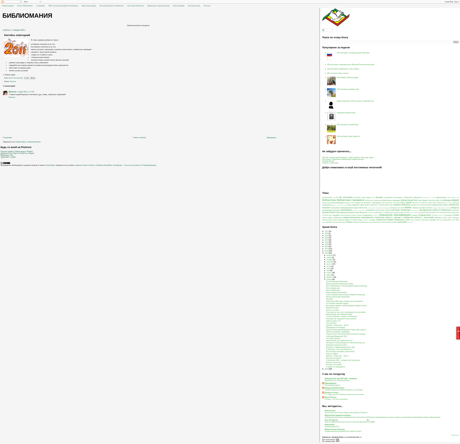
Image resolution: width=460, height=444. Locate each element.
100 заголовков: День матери (337, 73)
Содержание (40, 6)
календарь (386, 208)
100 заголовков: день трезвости (348, 136)
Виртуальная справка (89, 6)
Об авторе (207, 6)
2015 (327, 244)
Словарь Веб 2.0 (328, 161)
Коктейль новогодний (334, 365)
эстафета (394, 222)
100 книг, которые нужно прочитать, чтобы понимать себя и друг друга (348, 157)
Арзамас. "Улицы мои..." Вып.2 (337, 325)
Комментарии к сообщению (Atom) (28, 142)
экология (355, 222)
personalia (402, 222)
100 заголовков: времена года (348, 89)
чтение (349, 222)
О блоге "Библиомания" (25, 6)
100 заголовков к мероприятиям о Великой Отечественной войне (350, 64)
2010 (327, 369)
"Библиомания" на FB (330, 197)
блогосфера (422, 200)
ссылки (417, 220)
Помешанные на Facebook (335, 327)
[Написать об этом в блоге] (27, 78)
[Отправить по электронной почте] (25, 78)
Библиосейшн (330, 411)
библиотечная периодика (391, 200)
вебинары (446, 200)
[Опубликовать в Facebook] (32, 78)
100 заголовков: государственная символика (353, 53)
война (358, 203)
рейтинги (438, 217)
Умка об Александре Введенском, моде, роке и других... (346, 330)
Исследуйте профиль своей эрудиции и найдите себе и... (347, 305)
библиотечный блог (409, 200)
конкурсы (455, 208)
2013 (327, 249)
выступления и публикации (370, 203)
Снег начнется (331, 323)
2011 (327, 253)
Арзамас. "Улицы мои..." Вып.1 (337, 356)
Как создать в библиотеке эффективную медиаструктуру (343, 159)
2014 (327, 246)
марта (329, 275)
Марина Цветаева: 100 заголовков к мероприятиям (355, 101)
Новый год (13, 81)
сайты (450, 217)
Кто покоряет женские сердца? (337, 303)
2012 (327, 251)
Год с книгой (405, 203)
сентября (330, 262)
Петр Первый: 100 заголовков (347, 77)
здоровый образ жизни (360, 205)
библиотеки (329, 200)
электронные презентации (381, 222)
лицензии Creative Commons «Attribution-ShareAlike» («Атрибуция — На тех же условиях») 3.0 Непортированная (115, 165)
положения (448, 215)
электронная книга (365, 222)
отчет (437, 212)
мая (328, 270)
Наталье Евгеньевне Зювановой (338, 297)
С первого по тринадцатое (335, 367)
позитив (434, 215)
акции (369, 197)
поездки (414, 215)
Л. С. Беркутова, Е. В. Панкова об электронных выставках (344, 394)
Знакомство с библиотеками (379, 205)
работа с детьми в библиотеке (399, 217)
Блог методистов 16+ (347, 420)
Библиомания (27, 15)
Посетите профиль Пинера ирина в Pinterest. (17, 151)
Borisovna (12, 92)
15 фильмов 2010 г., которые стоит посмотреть (343, 360)
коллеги (429, 208)
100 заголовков (346, 197)
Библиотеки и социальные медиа (159, 6)
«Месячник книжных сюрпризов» (338, 332)
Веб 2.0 (439, 200)
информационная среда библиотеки (354, 208)
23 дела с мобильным (330, 163)
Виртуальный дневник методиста (338, 415)
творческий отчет (449, 220)
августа (330, 264)
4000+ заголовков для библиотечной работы (63, 6)
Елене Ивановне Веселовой (336, 292)
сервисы (347, 220)
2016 (327, 242)
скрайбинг (366, 220)
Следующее (7, 137)
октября (330, 260)
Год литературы (386, 202)
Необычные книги (332, 308)
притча (324, 217)
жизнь (349, 205)
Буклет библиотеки (333, 290)
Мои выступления (194, 6)
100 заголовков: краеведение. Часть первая (343, 69)
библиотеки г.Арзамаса (350, 200)
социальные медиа (384, 220)
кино (402, 208)
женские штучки (342, 205)
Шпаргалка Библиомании (334, 388)
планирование (367, 215)
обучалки (370, 212)
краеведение (346, 210)
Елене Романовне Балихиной (336, 281)
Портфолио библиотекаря (346, 113)
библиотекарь (441, 197)
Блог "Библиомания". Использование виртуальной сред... (347, 286)
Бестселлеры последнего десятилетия (340, 351)
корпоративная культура (331, 210)
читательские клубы (338, 222)
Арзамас (379, 197)
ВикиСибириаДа (338, 203)
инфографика (335, 208)
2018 (327, 238)
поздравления (424, 215)
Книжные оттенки (331, 392)
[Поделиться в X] (30, 78)
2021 (327, 231)
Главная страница (8, 6)
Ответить (12, 97)
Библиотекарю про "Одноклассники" (339, 314)
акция (373, 197)
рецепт (444, 217)
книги (408, 207)
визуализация (327, 202)
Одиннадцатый (330, 383)
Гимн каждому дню (333, 288)
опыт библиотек (415, 212)
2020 (327, 233)
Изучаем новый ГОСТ (332, 426)
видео (455, 200)
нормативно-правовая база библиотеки (353, 212)
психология (379, 217)
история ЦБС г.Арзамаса (375, 208)
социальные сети (401, 220)
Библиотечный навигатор (335, 429)
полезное (441, 215)
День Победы (449, 202)
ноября (329, 257)
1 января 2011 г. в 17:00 (25, 92)
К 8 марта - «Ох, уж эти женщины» (336, 399)
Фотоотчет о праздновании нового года (340, 347)
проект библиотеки (335, 217)
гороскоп (415, 202)
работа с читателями (424, 217)
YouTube (410, 222)
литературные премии (383, 210)
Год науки (396, 202)
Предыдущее (271, 137)
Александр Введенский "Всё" (337, 336)
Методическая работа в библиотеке (112, 6)
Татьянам (329, 299)
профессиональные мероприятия (358, 217)
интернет (326, 208)
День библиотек (438, 202)
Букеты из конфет (332, 310)
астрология (388, 197)
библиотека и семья (429, 197)
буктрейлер (432, 200)
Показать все (455, 435)
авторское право (360, 197)
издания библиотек (402, 205)
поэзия (456, 215)
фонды (324, 222)
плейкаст (375, 215)
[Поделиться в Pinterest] (34, 78)
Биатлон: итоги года (333, 362)
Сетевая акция (356, 220)
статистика (424, 220)
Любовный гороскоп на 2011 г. (337, 345)
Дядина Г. (334, 205)
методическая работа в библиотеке (435, 210)
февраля (330, 277)
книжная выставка (418, 208)
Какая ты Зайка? (332, 354)
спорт (412, 220)
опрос (408, 212)
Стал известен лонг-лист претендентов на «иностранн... (346, 312)
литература (370, 210)
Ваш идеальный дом (333, 358)
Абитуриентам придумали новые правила (341, 319)
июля (329, 266)
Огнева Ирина (50, 165)
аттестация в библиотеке (403, 197)
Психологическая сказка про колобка (339, 284)
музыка (325, 212)
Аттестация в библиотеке (135, 6)
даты (431, 203)
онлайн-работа (388, 212)
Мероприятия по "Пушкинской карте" (337, 380)
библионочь (418, 197)
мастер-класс (415, 210)
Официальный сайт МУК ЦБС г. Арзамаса (341, 378)
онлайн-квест (378, 212)
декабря (330, 255)
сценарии (432, 220)
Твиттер (439, 220)
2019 (327, 235)
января (329, 279)
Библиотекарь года (453, 197)
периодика (336, 215)
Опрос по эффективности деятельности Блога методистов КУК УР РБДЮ (350, 422)
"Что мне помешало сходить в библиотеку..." (342, 316)
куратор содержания (359, 210)
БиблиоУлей (329, 425)
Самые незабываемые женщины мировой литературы (345, 295)
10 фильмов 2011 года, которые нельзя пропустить (344, 301)
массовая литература (401, 210)
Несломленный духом (332, 385)
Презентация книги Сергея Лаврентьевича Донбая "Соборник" (346, 412)
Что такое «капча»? (333, 338)
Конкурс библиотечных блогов (441, 208)
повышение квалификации (395, 214)
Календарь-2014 (394, 208)
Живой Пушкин (330, 397)
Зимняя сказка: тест (333, 321)
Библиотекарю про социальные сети (339, 340)
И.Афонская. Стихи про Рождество (339, 349)
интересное (454, 205)
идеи (391, 205)
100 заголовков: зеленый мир (347, 124)
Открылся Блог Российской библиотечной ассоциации (345, 334)
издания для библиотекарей (421, 205)
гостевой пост (423, 202)
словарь (372, 220)
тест (457, 220)
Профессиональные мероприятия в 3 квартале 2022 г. (343, 431)
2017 (327, 240)
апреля (329, 273)
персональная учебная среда (351, 215)
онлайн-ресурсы (399, 212)
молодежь (455, 210)
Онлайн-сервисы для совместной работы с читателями (344, 390)
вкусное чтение (350, 202)
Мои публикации (178, 6)
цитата (329, 222)
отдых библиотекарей (427, 212)
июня (329, 268)
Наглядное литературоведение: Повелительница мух (345, 343)
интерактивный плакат (440, 205)
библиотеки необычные (373, 200)
